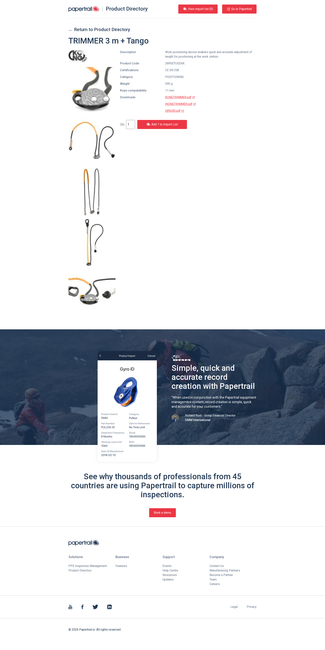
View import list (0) (200, 9)
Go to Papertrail (241, 9)
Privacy (252, 607)
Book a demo (162, 512)
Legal (234, 607)
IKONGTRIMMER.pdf (178, 104)
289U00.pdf (173, 111)
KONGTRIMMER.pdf (178, 97)
